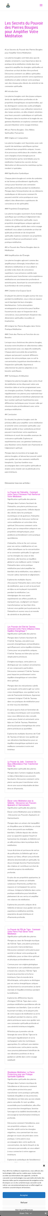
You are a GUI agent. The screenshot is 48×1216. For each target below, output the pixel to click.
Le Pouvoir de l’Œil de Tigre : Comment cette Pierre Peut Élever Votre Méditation (23, 931)
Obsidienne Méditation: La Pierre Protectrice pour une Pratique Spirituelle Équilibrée (21, 1074)
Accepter (24, 1195)
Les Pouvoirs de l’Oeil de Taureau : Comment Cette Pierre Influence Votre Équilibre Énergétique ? (23, 628)
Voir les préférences (24, 1210)
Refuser (24, 1202)
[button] (44, 1165)
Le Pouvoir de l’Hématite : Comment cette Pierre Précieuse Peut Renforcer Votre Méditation (23, 494)
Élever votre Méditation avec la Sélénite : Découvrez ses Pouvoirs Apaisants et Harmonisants (21, 803)
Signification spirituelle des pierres (21, 499)
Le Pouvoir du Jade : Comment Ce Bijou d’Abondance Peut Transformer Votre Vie (22, 764)
